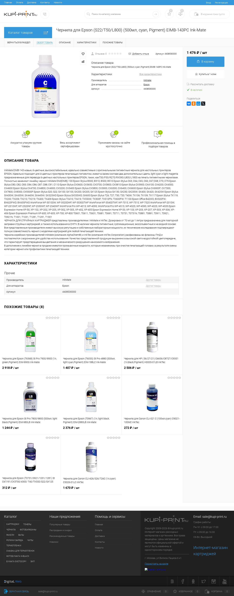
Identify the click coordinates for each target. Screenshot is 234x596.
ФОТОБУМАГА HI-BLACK (17, 556)
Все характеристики (150, 74)
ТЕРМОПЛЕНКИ (13, 545)
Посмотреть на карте (156, 563)
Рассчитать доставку (202, 84)
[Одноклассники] (194, 104)
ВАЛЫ (21, 535)
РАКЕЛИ (10, 535)
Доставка (31, 2)
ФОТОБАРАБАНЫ (28, 529)
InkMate (147, 80)
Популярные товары (60, 524)
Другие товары (153, 280)
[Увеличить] (45, 86)
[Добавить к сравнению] (83, 61)
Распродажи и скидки (61, 530)
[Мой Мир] (198, 104)
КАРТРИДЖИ (12, 524)
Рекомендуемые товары (62, 536)
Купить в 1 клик (207, 74)
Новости (58, 2)
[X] (203, 104)
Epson (147, 84)
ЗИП (32, 561)
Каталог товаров (20, 32)
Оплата (19, 2)
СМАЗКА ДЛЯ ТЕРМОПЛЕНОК (20, 551)
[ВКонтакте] (189, 104)
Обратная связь (18, 591)
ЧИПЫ (30, 540)
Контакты (45, 2)
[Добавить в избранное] (83, 54)
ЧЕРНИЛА (11, 529)
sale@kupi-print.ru (214, 516)
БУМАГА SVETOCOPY (16, 561)
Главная (8, 2)
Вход (208, 2)
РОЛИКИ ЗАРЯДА (14, 540)
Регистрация (221, 2)
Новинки (54, 542)
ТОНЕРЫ (27, 524)
